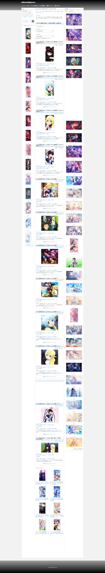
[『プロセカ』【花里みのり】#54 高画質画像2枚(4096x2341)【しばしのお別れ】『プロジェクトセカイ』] (74, 193)
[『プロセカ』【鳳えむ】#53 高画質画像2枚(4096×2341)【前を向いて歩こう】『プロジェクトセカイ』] (74, 429)
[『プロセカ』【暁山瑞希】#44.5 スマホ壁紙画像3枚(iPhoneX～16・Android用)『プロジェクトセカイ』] (28, 164)
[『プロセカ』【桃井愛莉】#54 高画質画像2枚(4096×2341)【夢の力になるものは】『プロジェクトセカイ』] (74, 73)
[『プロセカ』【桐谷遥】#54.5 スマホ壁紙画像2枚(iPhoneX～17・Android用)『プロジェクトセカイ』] (28, 208)
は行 (23, 15)
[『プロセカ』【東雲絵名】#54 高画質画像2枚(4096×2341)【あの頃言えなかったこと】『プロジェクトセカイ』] (74, 48)
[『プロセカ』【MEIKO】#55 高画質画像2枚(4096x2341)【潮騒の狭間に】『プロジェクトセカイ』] (74, 137)
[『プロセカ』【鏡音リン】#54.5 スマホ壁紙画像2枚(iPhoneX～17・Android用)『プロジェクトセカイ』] (28, 193)
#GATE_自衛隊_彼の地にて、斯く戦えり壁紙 (50, 11)
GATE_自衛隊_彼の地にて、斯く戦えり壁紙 (45, 63)
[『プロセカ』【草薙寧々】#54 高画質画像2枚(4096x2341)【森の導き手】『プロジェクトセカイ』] (74, 61)
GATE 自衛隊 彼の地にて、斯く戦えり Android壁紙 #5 (46, 245)
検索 (33, 21)
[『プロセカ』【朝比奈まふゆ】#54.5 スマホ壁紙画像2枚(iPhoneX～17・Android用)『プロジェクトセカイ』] (28, 179)
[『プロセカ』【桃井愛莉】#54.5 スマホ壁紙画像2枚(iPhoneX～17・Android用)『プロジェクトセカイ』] (28, 77)
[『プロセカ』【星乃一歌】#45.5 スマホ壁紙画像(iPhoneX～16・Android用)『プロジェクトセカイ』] (28, 222)
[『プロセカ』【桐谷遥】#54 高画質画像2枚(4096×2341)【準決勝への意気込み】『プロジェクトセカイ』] (74, 230)
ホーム (23, 5)
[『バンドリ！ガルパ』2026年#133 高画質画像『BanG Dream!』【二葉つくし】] (74, 261)
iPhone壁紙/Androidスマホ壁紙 (43, 65)
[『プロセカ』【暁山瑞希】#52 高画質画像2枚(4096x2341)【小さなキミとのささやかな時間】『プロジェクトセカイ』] (74, 355)
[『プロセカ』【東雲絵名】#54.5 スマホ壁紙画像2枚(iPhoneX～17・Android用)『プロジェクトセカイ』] (28, 63)
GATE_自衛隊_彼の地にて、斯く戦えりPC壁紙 (46, 458)
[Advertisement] (49, 391)
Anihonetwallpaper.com (28, 2)
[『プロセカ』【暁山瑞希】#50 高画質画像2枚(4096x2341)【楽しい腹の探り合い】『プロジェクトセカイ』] (74, 218)
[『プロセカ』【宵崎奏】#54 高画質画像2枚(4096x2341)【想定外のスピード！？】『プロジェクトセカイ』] (74, 404)
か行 (25, 13)
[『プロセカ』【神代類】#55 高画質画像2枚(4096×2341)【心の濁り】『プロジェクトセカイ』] (74, 300)
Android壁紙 (39, 201)
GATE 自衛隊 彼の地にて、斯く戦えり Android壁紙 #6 (46, 212)
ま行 (25, 15)
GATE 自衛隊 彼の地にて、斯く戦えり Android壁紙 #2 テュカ (48, 345)
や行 (27, 15)
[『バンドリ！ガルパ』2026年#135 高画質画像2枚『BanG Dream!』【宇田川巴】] (74, 167)
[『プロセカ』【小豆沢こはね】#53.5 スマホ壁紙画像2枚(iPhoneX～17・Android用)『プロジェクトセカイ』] (28, 135)
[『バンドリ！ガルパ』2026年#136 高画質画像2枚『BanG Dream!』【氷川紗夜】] (74, 35)
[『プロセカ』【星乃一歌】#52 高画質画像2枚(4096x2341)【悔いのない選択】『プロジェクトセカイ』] (74, 392)
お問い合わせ (57, 5)
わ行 (32, 15)
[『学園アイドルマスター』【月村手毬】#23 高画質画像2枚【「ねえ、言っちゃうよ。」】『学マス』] (74, 245)
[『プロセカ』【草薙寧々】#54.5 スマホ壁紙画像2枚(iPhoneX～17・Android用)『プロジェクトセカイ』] (28, 33)
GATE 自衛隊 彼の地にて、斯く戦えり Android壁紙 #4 (46, 278)
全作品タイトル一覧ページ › (28, 16)
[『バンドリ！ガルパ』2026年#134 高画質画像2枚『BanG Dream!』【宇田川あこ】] (74, 151)
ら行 (30, 15)
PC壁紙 (38, 456)
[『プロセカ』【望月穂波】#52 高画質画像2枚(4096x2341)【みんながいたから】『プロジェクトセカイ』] (74, 442)
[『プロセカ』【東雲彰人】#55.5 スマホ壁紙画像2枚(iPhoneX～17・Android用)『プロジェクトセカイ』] (28, 121)
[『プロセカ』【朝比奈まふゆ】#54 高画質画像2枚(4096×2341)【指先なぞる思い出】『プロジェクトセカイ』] (74, 379)
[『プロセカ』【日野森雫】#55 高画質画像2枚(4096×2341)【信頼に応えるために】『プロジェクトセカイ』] (74, 330)
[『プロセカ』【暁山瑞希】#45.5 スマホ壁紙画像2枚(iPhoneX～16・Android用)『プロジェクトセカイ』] (28, 237)
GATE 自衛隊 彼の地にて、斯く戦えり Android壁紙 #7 (46, 178)
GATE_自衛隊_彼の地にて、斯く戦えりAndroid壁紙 (47, 203)
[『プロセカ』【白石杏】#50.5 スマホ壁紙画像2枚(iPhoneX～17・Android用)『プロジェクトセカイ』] (28, 48)
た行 (30, 13)
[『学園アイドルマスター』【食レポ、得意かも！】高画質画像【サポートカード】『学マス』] (74, 342)
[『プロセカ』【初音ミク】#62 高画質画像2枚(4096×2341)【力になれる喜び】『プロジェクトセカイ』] (74, 288)
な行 (32, 13)
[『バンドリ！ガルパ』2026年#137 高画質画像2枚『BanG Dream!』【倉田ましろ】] (74, 19)
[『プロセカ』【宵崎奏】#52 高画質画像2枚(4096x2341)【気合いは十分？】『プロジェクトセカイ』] (74, 180)
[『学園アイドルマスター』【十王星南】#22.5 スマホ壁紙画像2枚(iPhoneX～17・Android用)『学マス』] (28, 150)
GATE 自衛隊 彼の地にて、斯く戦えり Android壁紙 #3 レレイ (48, 311)
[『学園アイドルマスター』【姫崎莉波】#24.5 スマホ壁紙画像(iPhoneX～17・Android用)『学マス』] (28, 92)
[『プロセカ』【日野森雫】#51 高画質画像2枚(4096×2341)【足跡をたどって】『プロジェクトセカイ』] (74, 275)
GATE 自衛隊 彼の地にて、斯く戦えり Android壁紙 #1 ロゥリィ (48, 403)
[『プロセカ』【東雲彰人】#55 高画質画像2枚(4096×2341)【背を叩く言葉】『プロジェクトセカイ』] (74, 125)
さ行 (27, 13)
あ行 (23, 13)
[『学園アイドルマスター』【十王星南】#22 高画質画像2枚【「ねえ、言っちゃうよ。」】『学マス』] (74, 315)
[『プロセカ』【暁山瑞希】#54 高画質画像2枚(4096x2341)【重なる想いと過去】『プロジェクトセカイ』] (74, 205)
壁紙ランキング (49, 5)
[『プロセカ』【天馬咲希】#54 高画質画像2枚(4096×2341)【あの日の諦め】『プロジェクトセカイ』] (74, 417)
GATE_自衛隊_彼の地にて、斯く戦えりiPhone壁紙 (46, 67)
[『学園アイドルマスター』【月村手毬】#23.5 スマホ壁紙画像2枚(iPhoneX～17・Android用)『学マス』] (28, 106)
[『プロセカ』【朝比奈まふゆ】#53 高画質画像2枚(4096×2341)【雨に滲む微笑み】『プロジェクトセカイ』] (74, 367)
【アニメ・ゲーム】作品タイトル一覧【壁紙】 (35, 5)
